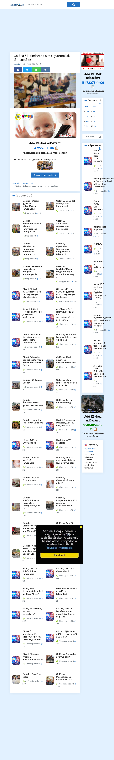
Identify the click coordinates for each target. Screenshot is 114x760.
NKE (87, 121)
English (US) (92, 445)
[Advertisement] (57, 30)
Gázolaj (96, 116)
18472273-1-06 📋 (45, 148)
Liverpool (97, 126)
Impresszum (90, 448)
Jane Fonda (98, 106)
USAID (88, 116)
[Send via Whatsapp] (36, 69)
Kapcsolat (89, 451)
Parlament (89, 106)
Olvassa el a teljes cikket (43, 175)
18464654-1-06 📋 (92, 427)
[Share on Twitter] (27, 69)
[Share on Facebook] (18, 69)
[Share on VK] (45, 69)
